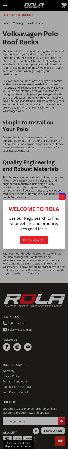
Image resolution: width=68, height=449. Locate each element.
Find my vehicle (36, 240)
